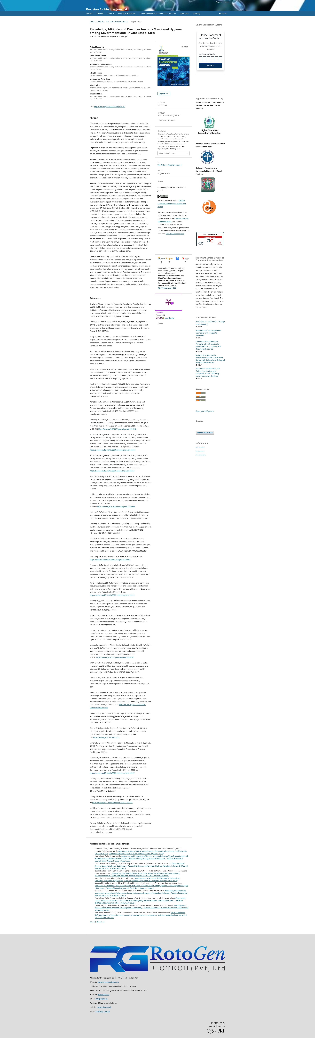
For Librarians (201, 455)
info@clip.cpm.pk (102, 1011)
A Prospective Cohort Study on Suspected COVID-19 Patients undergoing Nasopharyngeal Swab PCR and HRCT (140, 899)
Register (219, 2)
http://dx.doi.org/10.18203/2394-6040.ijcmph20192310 (112, 595)
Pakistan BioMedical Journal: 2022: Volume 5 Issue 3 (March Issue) (136, 853)
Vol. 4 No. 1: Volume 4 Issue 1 (117, 22)
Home (92, 22)
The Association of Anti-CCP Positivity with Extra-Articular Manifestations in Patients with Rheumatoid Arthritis (208, 345)
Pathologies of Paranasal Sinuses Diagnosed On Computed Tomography (140, 906)
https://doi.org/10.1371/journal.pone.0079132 (115, 657)
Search (224, 13)
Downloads (184, 13)
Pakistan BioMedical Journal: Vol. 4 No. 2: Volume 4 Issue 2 (145, 876)
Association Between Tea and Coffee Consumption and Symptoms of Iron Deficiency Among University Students (208, 372)
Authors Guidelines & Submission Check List (157, 13)
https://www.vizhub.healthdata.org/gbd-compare (110, 559)
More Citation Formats (167, 153)
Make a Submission (205, 433)
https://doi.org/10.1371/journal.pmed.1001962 (117, 429)
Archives (99, 13)
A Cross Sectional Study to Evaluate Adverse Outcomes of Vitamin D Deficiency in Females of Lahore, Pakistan (140, 864)
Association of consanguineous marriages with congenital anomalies (208, 332)
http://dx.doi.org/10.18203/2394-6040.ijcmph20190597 (112, 471)
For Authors (200, 451)
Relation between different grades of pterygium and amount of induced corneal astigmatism (140, 914)
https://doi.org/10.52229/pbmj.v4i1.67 (109, 107)
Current (89, 13)
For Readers (200, 447)
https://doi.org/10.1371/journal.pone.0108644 (116, 506)
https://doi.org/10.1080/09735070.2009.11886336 (112, 802)
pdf (165, 93)
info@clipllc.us (101, 999)
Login (227, 2)
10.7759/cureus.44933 (167, 288)
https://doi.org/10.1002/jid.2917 (106, 737)
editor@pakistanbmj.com (175, 234)
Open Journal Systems (205, 411)
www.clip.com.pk (104, 1007)
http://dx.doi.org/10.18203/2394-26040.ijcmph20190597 (112, 450)
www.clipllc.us (103, 994)
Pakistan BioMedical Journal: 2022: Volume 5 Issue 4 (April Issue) (151, 880)
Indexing (196, 13)
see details (169, 318)
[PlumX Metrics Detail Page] (168, 302)
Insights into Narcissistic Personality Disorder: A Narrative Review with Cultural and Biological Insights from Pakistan (210, 359)
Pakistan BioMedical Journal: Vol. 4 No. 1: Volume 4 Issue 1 (130, 888)
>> (104, 922)
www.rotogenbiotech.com (108, 982)
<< (91, 922)
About (110, 13)
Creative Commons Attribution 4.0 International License (172, 203)
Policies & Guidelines (126, 13)
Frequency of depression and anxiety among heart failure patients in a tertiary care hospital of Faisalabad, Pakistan (140, 891)
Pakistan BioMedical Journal (106, 9)
